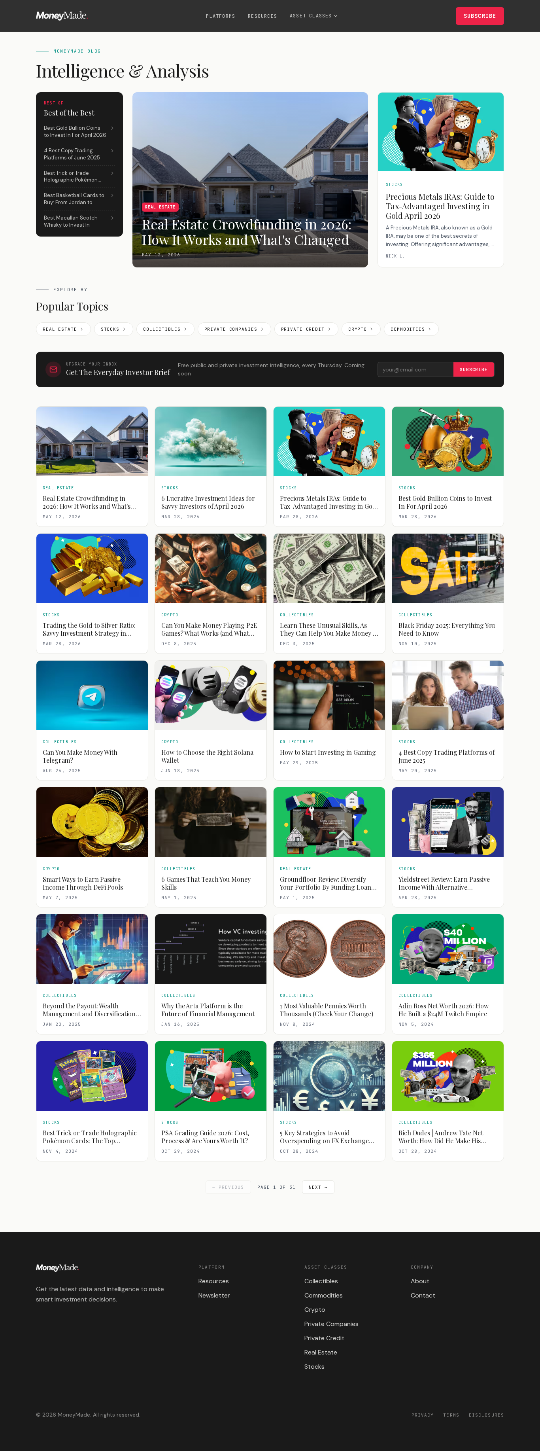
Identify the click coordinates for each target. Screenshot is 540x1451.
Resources (262, 16)
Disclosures (486, 1415)
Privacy (423, 1415)
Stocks (110, 329)
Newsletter (214, 1295)
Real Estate (60, 329)
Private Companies (230, 329)
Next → (318, 1187)
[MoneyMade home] (62, 16)
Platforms (220, 16)
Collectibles (162, 329)
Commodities (408, 329)
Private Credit (303, 329)
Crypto (357, 329)
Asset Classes (311, 16)
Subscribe (480, 15)
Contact (423, 1295)
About (420, 1281)
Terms (451, 1415)
